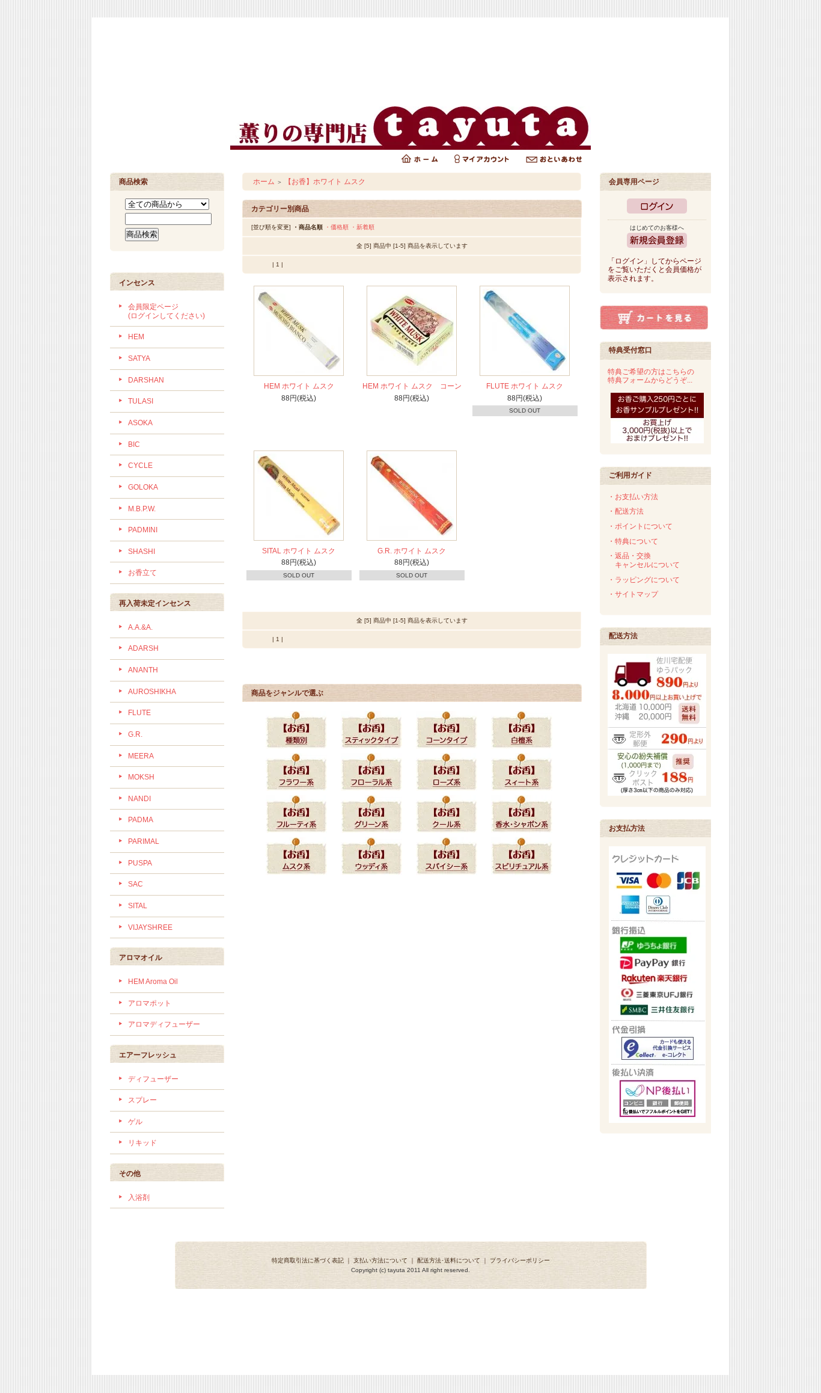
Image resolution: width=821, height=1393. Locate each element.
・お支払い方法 (633, 497)
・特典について (633, 541)
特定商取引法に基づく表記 (308, 1260)
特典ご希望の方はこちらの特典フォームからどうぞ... (651, 376)
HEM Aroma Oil (153, 981)
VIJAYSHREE (150, 927)
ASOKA (140, 423)
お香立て (142, 572)
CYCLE (140, 465)
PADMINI (142, 530)
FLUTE (139, 713)
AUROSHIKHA (152, 691)
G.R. (135, 734)
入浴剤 (139, 1197)
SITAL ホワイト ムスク (298, 551)
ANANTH (143, 670)
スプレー (142, 1100)
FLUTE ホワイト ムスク (524, 386)
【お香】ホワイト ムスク (324, 181)
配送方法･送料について (448, 1260)
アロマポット (149, 1003)
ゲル (135, 1122)
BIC (134, 444)
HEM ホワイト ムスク (299, 386)
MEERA (141, 756)
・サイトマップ (633, 594)
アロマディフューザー (164, 1024)
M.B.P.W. (142, 509)
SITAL (137, 906)
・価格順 (337, 227)
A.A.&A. (140, 627)
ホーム (264, 181)
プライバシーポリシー (520, 1260)
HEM (136, 337)
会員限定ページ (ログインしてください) (166, 311)
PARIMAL (143, 841)
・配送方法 (626, 511)
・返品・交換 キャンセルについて (644, 560)
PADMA (140, 820)
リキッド (142, 1143)
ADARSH (143, 648)
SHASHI (141, 551)
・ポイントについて (640, 526)
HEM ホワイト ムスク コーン (412, 386)
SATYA (139, 358)
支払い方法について (380, 1260)
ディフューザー (153, 1079)
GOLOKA (143, 487)
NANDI (139, 799)
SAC (135, 884)
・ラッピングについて (644, 580)
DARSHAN (146, 380)
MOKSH (141, 777)
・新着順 (362, 227)
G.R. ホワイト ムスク (411, 551)
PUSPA (140, 863)
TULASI (140, 401)
